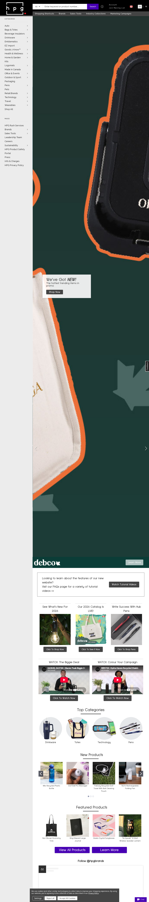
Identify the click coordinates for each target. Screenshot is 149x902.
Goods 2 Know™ (12, 49)
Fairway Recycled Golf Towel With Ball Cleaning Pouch (104, 788)
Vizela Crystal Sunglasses (104, 838)
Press (7, 157)
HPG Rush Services (14, 125)
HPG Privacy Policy (14, 165)
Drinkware (10, 37)
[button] (38, 6)
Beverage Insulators (15, 33)
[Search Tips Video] (102, 6)
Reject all (50, 898)
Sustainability (11, 145)
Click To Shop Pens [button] (126, 649)
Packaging (10, 81)
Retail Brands (11, 93)
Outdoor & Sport (13, 77)
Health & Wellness (14, 53)
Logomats (10, 65)
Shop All (9, 109)
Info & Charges (12, 161)
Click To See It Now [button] (91, 649)
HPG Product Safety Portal (15, 151)
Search (93, 6)
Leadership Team (13, 137)
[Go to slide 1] (36, 448)
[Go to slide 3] (146, 448)
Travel (8, 101)
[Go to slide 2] (141, 774)
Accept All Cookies (67, 898)
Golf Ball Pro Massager (77, 786)
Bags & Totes (11, 29)
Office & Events (12, 73)
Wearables (10, 105)
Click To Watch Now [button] (64, 698)
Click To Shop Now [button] (55, 649)
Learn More (109, 850)
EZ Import (10, 45)
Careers (8, 141)
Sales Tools (10, 133)
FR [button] (146, 7)
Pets (7, 89)
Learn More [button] (134, 562)
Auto (7, 26)
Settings (38, 898)
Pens (7, 85)
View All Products (72, 850)
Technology (10, 97)
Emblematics (11, 41)
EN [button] (140, 7)
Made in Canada (13, 69)
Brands (8, 129)
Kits (6, 61)
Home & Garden (13, 57)
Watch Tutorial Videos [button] (124, 584)
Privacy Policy (93, 893)
